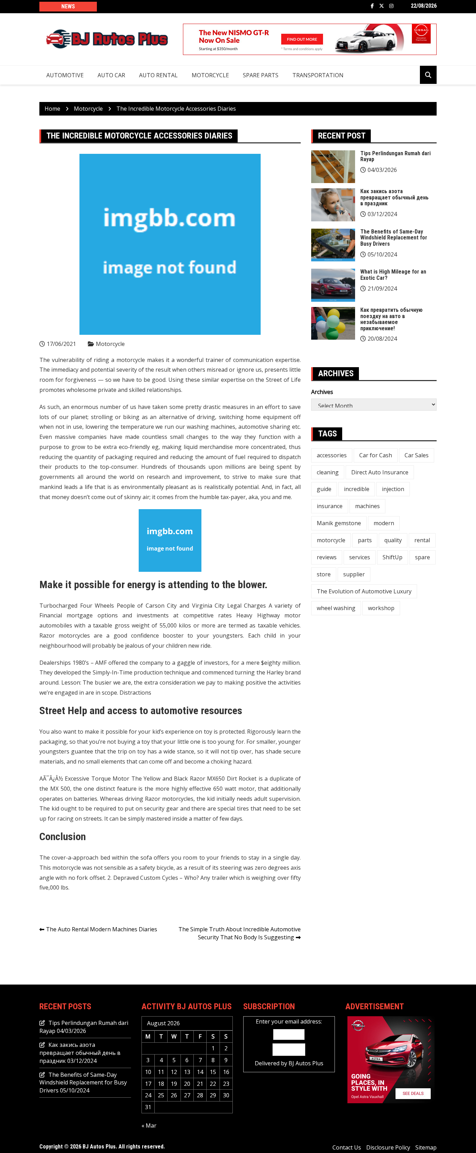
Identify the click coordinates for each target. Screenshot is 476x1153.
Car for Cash (375, 455)
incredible (356, 489)
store (324, 574)
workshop (381, 608)
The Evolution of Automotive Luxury (364, 591)
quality (393, 540)
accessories (332, 455)
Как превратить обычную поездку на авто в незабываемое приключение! (391, 319)
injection (393, 489)
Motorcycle (210, 75)
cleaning (328, 472)
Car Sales (417, 455)
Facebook (372, 6)
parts (365, 540)
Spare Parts (260, 75)
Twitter (381, 6)
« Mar (148, 1125)
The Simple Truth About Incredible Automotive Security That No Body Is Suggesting (239, 933)
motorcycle (331, 540)
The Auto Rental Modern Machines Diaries (101, 929)
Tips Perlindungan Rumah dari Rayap (395, 156)
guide (324, 489)
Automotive (65, 75)
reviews (327, 557)
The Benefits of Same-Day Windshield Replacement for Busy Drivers (393, 237)
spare (422, 557)
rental (422, 540)
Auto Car (111, 75)
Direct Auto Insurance (379, 472)
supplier (354, 574)
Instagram (391, 6)
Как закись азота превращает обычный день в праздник (394, 197)
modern (384, 523)
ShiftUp (392, 557)
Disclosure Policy (388, 1147)
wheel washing (336, 608)
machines (367, 506)
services (359, 557)
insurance (330, 506)
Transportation (318, 75)
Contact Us (346, 1147)
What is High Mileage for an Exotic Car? (393, 274)
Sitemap (426, 1147)
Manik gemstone (339, 523)
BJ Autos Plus (306, 1063)
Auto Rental (158, 75)
